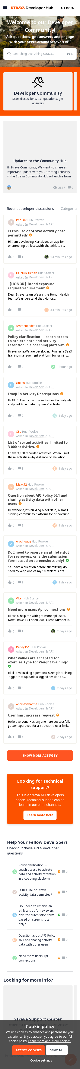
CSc (18, 431)
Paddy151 (23, 647)
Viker (19, 598)
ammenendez (25, 325)
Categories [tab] (69, 208)
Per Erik (21, 220)
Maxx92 (21, 484)
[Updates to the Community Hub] (40, 157)
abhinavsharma (26, 704)
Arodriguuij (23, 541)
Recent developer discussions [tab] (30, 208)
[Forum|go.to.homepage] (30, 8)
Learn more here (40, 815)
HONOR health (26, 272)
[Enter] (7, 54)
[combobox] (40, 54)
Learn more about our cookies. (49, 1041)
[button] (40, 1060)
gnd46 (20, 382)
